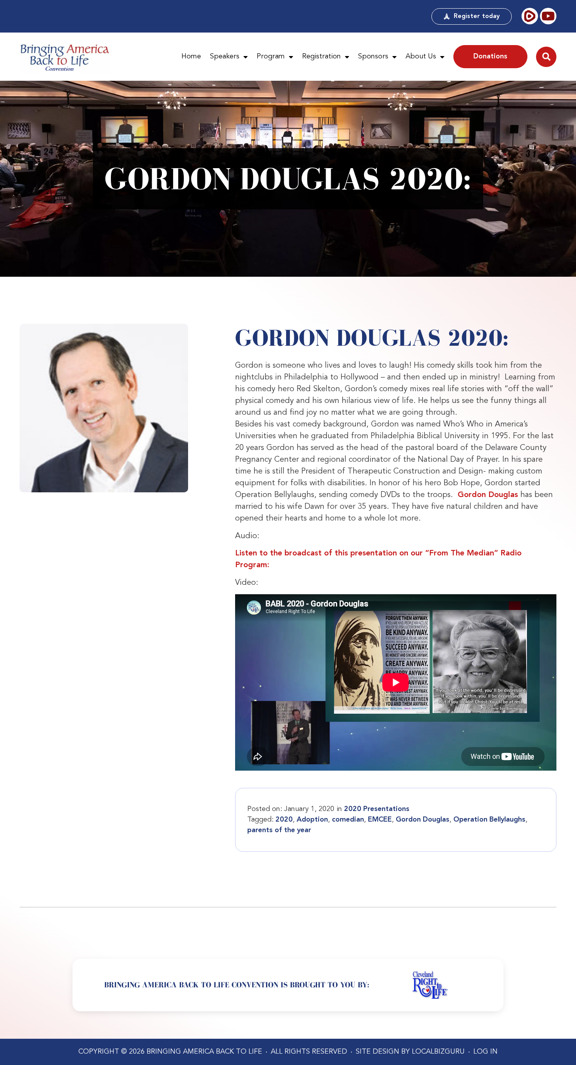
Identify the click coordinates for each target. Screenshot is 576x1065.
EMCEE (380, 819)
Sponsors (373, 56)
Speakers (224, 56)
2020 (284, 819)
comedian (348, 819)
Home (191, 56)
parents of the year (279, 830)
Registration (321, 56)
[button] (546, 57)
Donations (490, 56)
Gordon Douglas (488, 495)
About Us (421, 56)
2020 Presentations (376, 809)
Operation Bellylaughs (489, 819)
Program (271, 56)
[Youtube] (548, 16)
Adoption (312, 819)
